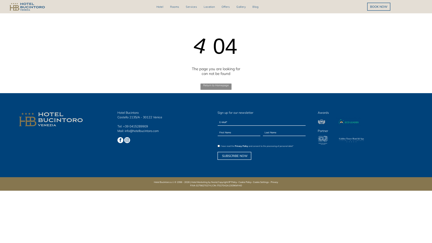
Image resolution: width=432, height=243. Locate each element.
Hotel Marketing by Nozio (204, 182)
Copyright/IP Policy (227, 182)
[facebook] (120, 140)
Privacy (274, 182)
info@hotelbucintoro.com (142, 131)
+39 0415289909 (135, 126)
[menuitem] (160, 6)
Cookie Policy (244, 182)
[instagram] (127, 140)
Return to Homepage (216, 85)
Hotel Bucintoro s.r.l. (164, 182)
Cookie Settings (261, 182)
